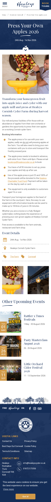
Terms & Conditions (11, 451)
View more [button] (8, 489)
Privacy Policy (30, 441)
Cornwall (32, 256)
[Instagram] (33, 409)
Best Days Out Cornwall (12, 446)
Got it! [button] (26, 496)
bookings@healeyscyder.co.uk (21, 162)
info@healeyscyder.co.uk (34, 463)
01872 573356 (29, 468)
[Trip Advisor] (37, 409)
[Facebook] (29, 409)
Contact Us (7, 441)
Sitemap (28, 451)
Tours (45, 4)
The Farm (14, 256)
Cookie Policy (30, 446)
